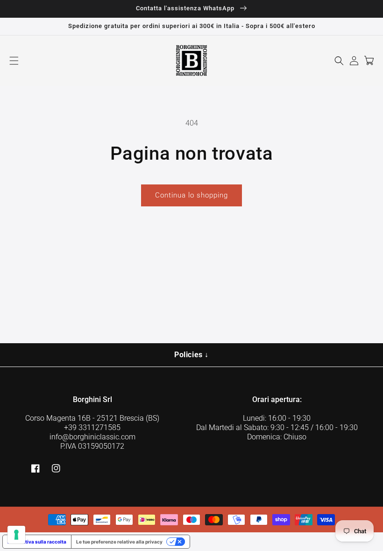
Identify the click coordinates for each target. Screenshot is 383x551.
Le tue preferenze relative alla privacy (119, 541)
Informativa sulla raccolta (36, 541)
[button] (14, 60)
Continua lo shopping (191, 195)
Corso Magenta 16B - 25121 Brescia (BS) (92, 418)
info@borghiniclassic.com (92, 436)
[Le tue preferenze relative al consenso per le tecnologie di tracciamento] (16, 535)
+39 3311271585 (92, 427)
